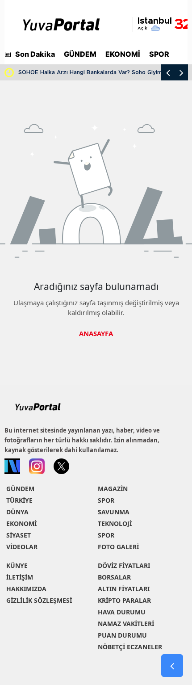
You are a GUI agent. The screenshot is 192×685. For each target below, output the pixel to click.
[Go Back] (172, 665)
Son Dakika (35, 54)
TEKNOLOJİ (115, 523)
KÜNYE (17, 565)
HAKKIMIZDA (26, 588)
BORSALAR (114, 577)
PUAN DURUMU (122, 635)
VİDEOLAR (22, 546)
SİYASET (18, 535)
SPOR (159, 54)
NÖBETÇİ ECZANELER (130, 647)
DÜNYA (17, 512)
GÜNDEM (80, 54)
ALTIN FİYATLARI (124, 588)
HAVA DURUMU (122, 612)
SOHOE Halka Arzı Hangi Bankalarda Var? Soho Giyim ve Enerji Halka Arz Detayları (103, 72)
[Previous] (168, 72)
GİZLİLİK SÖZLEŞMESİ (39, 600)
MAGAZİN (113, 488)
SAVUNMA (113, 512)
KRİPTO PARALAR (124, 600)
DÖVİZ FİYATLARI (124, 565)
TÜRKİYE (19, 500)
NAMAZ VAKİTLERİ (126, 623)
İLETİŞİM (19, 577)
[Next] (181, 72)
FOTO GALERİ (118, 546)
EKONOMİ (122, 54)
